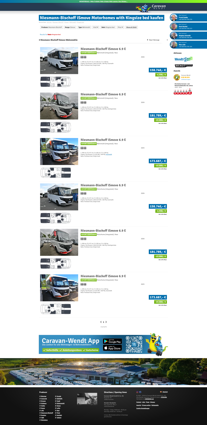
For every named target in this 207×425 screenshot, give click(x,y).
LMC (42, 410)
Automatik (109, 154)
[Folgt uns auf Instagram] (137, 392)
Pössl (58, 413)
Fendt (58, 401)
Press (147, 402)
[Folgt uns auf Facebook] (140, 392)
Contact (138, 402)
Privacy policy (146, 405)
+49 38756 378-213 (185, 28)
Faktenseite (154, 405)
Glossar (152, 402)
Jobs (143, 402)
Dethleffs (59, 399)
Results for (43, 34)
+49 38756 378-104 (185, 47)
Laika (58, 408)
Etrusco (43, 401)
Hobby (43, 406)
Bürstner (43, 396)
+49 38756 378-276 (185, 19)
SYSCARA (164, 397)
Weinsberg (44, 420)
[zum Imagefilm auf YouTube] (87, 404)
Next (58, 410)
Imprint (138, 405)
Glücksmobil (60, 403)
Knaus (43, 408)
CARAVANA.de (149, 399)
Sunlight (59, 415)
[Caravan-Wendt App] (103, 357)
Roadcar (43, 415)
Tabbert (59, 418)
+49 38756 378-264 (185, 37)
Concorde (44, 399)
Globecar (44, 403)
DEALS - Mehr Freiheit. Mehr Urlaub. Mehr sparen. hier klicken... (103, 1)
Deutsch (165, 392)
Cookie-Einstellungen (142, 408)
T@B (42, 418)
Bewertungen (185, 79)
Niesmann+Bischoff (47, 413)
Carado (59, 396)
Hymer (59, 406)
